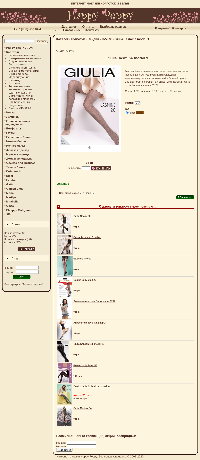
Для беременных (19, 101)
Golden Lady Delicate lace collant (91, 386)
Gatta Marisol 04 (82, 408)
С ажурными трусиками (24, 70)
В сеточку (15, 80)
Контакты (92, 30)
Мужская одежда (17, 154)
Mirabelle (12, 201)
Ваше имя (61, 446)
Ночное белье (16, 145)
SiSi (8, 214)
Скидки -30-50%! (100, 39)
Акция (8, 236)
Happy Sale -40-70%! (20, 47)
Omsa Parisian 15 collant (87, 237)
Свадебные (16, 105)
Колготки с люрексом (22, 98)
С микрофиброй (19, 73)
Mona (10, 192)
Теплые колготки (19, 86)
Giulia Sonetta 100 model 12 (88, 344)
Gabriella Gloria (82, 258)
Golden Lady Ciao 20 (84, 280)
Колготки (78, 39)
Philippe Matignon (18, 210)
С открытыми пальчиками (25, 58)
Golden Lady (14, 188)
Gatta (9, 184)
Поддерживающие (20, 61)
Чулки (10, 112)
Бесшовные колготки (22, 55)
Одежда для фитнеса (20, 162)
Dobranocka (14, 171)
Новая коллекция (15, 239)
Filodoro (12, 180)
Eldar (9, 175)
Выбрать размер (113, 26)
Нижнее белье (16, 141)
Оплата (88, 26)
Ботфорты (13, 128)
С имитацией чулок (21, 95)
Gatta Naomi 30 (82, 216)
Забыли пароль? (33, 284)
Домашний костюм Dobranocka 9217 (94, 301)
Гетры (10, 132)
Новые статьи (12, 232)
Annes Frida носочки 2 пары (89, 322)
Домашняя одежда (19, 158)
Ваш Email (61, 443)
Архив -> (9, 242)
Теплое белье (15, 167)
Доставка (69, 26)
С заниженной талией (23, 67)
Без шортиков (17, 64)
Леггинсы (12, 116)
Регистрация (12, 284)
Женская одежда (17, 150)
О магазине (70, 30)
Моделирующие (19, 76)
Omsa (10, 205)
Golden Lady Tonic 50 (85, 365)
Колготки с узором (20, 89)
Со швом (14, 83)
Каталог (62, 39)
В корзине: (162, 28)
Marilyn (11, 197)
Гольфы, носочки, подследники (17, 122)
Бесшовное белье (18, 137)
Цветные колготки (20, 92)
